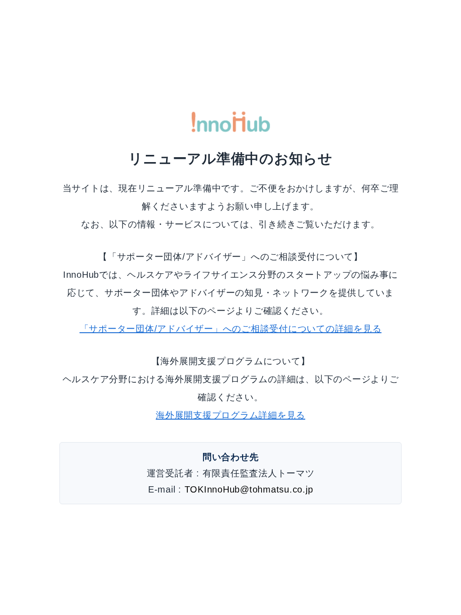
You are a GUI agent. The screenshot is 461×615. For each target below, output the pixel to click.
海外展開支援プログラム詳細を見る (230, 415)
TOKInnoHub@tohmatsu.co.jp (249, 489)
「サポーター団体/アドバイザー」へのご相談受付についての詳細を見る (231, 329)
